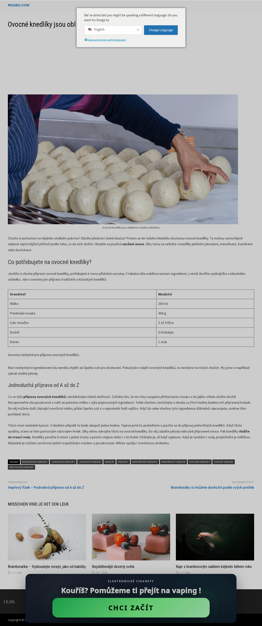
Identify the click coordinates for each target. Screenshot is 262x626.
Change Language (161, 30)
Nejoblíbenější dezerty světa (113, 566)
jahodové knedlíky (63, 461)
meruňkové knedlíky (145, 461)
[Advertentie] (131, 62)
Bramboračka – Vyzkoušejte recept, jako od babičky (47, 566)
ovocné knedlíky (199, 461)
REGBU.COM (18, 5)
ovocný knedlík (223, 461)
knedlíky (123, 461)
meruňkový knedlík (173, 461)
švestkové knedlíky (21, 467)
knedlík (109, 461)
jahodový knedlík (90, 461)
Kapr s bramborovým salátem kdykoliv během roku (214, 566)
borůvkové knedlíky (35, 461)
